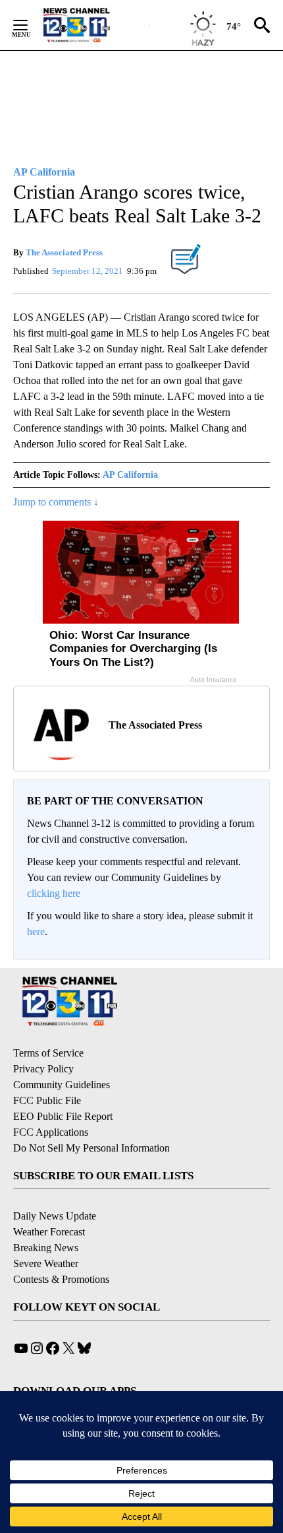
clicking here (53, 893)
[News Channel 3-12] (93, 25)
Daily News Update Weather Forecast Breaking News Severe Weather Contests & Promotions (61, 1247)
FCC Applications (50, 1132)
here (36, 931)
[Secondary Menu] (30, 25)
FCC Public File (47, 1100)
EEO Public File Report (63, 1116)
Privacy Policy (43, 1068)
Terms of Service (48, 1053)
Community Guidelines (61, 1084)
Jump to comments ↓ (56, 501)
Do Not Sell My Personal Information (91, 1148)
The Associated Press (64, 252)
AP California (130, 475)
